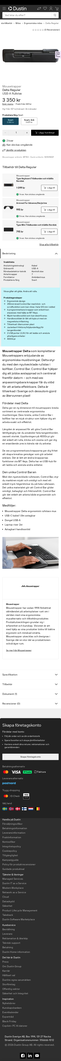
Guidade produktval (13, 869)
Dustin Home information (16, 952)
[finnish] (24, 809)
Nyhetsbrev (8, 1003)
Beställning (8, 929)
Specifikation (9, 674)
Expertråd (8, 1016)
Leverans (7, 933)
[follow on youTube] (37, 1056)
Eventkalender (10, 1012)
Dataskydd (8, 901)
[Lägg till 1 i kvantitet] (27, 133)
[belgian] (37, 809)
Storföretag (8, 984)
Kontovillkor (8, 841)
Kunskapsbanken (11, 1007)
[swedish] (4, 809)
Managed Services (12, 878)
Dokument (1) (9, 694)
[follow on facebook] (23, 1056)
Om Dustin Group (11, 966)
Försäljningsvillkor (12, 823)
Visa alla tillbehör (49, 244)
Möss (18, 23)
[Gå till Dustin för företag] (18, 8)
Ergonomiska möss (33, 23)
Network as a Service (14, 892)
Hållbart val (8, 975)
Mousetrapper (11, 86)
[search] (54, 15)
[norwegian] (11, 809)
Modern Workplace (13, 888)
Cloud (5, 896)
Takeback (7, 915)
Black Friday (9, 1021)
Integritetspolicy (11, 846)
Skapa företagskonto (30, 757)
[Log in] (51, 8)
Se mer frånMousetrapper (19, 650)
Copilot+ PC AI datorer (14, 1025)
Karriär (6, 970)
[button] (39, 8)
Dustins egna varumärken (16, 980)
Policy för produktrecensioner (19, 864)
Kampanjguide (10, 860)
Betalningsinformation (14, 828)
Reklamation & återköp (15, 938)
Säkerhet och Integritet (15, 993)
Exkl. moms (7, 104)
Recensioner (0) (11, 703)
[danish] (17, 809)
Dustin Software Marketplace (18, 919)
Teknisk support (11, 943)
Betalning (7, 947)
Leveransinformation (13, 832)
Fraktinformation (11, 837)
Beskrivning (9, 253)
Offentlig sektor (11, 989)
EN (9, 941)
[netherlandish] (30, 809)
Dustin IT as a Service (14, 883)
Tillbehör (7, 684)
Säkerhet (7, 906)
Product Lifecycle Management (19, 910)
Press (5, 961)
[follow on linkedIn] (30, 1056)
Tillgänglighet (10, 855)
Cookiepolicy (9, 851)
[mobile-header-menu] (4, 8)
